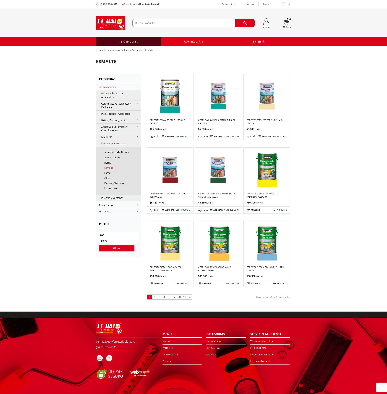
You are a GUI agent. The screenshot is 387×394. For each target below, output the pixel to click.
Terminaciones (128, 41)
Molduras (106, 137)
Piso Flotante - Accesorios (115, 113)
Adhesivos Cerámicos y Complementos (114, 128)
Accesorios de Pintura (116, 152)
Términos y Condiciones (262, 341)
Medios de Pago (258, 347)
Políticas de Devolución (262, 354)
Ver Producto (183, 136)
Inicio (99, 49)
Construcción (193, 41)
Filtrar (116, 248)
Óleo (107, 178)
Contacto (267, 4)
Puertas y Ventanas (112, 198)
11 (184, 297)
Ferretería (258, 41)
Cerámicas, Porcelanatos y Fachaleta (116, 105)
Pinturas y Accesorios (132, 49)
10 (179, 297)
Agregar (169, 136)
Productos (168, 347)
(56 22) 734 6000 (109, 4)
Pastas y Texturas (114, 183)
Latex (107, 173)
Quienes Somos (229, 4)
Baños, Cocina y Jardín (113, 120)
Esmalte (108, 167)
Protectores (111, 188)
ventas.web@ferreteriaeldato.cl (142, 4)
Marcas (250, 4)
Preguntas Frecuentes (261, 361)
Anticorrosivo (112, 157)
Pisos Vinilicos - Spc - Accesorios (113, 95)
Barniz (107, 162)
